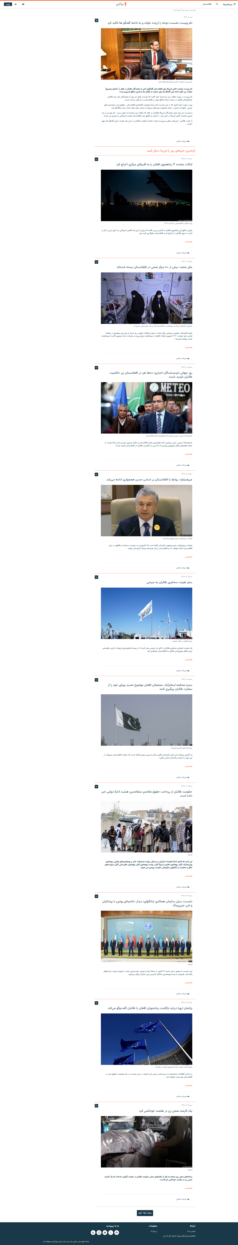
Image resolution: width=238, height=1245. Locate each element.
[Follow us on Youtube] (105, 1232)
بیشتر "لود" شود (145, 1213)
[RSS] (93, 1232)
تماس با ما (191, 1231)
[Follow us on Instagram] (99, 1232)
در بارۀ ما (154, 1231)
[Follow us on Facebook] (116, 1232)
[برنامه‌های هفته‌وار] (15, 4)
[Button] (182, 141)
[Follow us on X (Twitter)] (110, 1232)
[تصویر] (23, 4)
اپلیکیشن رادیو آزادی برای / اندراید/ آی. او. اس (179, 1236)
